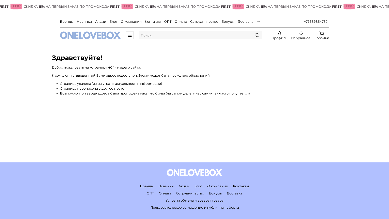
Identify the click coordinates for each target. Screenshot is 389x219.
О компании (131, 22)
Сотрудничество (204, 22)
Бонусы (227, 22)
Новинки (84, 22)
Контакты (153, 22)
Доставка (245, 22)
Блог (113, 22)
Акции (100, 22)
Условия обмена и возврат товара (194, 200)
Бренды (67, 22)
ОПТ (167, 22)
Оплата (181, 22)
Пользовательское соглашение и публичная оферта (194, 207)
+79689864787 (315, 22)
